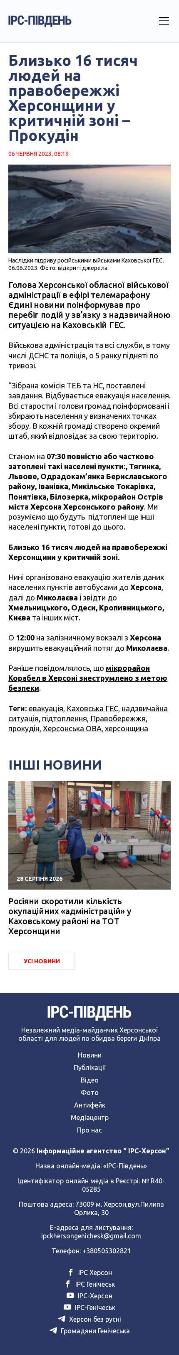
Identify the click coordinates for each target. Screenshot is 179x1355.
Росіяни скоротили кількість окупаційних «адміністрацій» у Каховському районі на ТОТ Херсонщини (69, 916)
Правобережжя (118, 718)
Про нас (89, 1130)
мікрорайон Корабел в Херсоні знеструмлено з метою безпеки (87, 678)
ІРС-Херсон (94, 1296)
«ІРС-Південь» (125, 1166)
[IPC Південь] (40, 21)
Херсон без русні (94, 1319)
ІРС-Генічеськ (94, 1307)
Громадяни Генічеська (94, 1331)
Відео (90, 1080)
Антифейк (89, 1105)
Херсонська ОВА (72, 728)
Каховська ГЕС (92, 708)
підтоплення (64, 718)
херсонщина (126, 728)
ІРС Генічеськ (94, 1284)
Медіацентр (90, 1117)
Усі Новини (42, 961)
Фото (90, 1092)
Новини (90, 1055)
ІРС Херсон (94, 1272)
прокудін (24, 728)
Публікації (90, 1067)
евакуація (46, 708)
